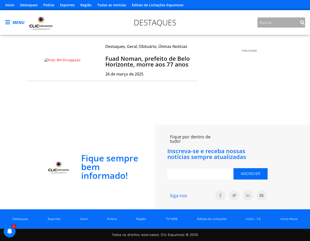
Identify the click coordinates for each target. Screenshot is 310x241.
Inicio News (288, 219)
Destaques (29, 5)
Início (9, 5)
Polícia (48, 5)
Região (86, 5)
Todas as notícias (111, 5)
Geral (83, 219)
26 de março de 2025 (124, 74)
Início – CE (253, 219)
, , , (146, 46)
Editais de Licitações (211, 219)
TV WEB (172, 219)
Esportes (67, 5)
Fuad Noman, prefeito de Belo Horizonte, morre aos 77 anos (147, 61)
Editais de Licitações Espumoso (158, 5)
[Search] (302, 22)
